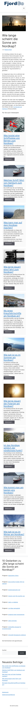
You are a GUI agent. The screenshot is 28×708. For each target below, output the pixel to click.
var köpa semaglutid (14, 608)
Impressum (5, 692)
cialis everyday (12, 620)
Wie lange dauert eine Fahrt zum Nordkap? (12, 269)
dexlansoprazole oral (14, 590)
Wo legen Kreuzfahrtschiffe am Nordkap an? (12, 313)
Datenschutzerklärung (8, 694)
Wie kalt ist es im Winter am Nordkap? (14, 533)
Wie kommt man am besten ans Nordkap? (13, 490)
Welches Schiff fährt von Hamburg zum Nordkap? (14, 183)
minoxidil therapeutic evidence (17, 635)
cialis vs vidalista (13, 602)
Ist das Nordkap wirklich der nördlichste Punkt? (13, 448)
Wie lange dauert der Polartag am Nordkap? (12, 403)
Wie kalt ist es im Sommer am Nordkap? (12, 357)
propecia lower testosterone (16, 614)
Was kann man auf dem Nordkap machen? (13, 225)
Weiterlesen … (9, 159)
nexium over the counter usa (16, 596)
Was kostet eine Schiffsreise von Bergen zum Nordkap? (12, 139)
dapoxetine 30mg (13, 575)
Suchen (4, 650)
